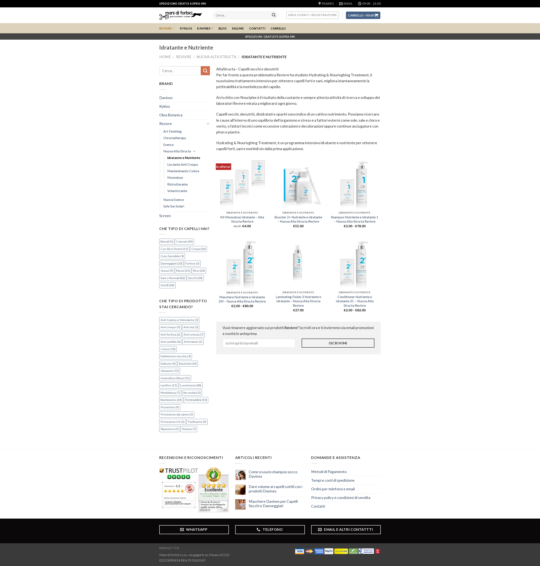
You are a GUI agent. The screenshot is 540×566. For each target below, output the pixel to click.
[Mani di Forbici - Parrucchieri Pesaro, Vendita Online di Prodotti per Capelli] (183, 15)
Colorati (184, 241)
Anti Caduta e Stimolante (179, 320)
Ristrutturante (177, 184)
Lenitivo (169, 385)
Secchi (195, 278)
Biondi (167, 241)
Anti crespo (170, 327)
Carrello (278, 28)
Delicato (168, 363)
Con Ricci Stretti (174, 249)
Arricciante (193, 341)
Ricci (199, 270)
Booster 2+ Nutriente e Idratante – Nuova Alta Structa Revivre (298, 219)
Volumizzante (177, 191)
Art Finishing (172, 131)
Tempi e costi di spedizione (333, 480)
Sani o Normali (173, 278)
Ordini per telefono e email (333, 489)
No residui (192, 392)
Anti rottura (194, 334)
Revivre (165, 28)
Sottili (167, 285)
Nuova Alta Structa (216, 57)
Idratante (170, 370)
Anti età (190, 327)
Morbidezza (170, 392)
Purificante (197, 421)
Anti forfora (170, 334)
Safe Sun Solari (173, 206)
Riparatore (170, 429)
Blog (223, 28)
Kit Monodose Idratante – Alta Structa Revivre (242, 219)
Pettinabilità (196, 400)
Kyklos (186, 28)
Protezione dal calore (177, 414)
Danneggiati (171, 263)
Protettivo (170, 407)
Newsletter (169, 548)
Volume (189, 429)
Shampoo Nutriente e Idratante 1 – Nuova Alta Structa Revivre (354, 219)
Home (165, 57)
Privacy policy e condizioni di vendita (340, 497)
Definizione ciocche (176, 356)
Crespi (198, 249)
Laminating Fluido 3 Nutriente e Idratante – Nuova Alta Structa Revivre (298, 301)
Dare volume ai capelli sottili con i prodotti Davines (275, 488)
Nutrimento (171, 400)
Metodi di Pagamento (329, 471)
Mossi (183, 270)
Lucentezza (190, 385)
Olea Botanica (170, 115)
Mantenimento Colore (183, 171)
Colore (168, 349)
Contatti (257, 28)
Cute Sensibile (172, 256)
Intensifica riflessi (175, 378)
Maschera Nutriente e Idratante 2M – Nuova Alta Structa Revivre (242, 299)
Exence (168, 145)
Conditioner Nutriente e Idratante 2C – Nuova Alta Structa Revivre (355, 301)
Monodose (175, 177)
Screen (165, 216)
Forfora (192, 263)
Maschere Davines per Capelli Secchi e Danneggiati (273, 503)
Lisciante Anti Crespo (182, 164)
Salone (238, 28)
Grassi (167, 270)
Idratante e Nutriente (183, 158)
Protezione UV (173, 421)
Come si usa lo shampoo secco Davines (273, 474)
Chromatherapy (174, 138)
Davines (203, 28)
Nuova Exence (173, 200)
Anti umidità (171, 341)
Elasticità (188, 363)
